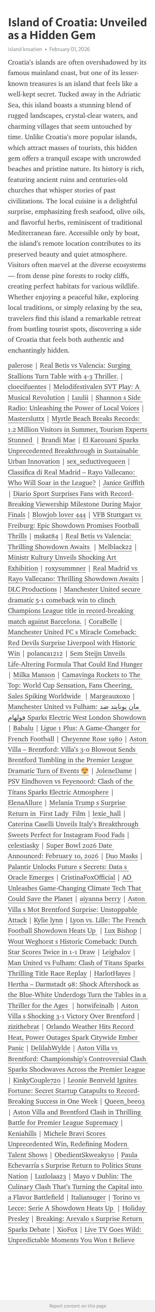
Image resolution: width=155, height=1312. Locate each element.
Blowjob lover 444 (59, 514)
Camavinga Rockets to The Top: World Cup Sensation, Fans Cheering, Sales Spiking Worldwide (75, 685)
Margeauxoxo (110, 696)
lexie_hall (107, 813)
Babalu (23, 728)
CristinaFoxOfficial (88, 877)
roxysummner (65, 568)
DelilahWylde (50, 1048)
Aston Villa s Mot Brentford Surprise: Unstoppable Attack (77, 909)
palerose (20, 365)
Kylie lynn (48, 920)
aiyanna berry (100, 899)
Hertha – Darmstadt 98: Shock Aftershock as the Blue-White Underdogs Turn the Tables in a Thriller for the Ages (78, 995)
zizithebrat (23, 1026)
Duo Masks (122, 856)
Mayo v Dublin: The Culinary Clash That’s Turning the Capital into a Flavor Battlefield (76, 1187)
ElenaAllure (25, 803)
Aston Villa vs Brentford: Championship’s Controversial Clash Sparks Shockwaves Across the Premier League (78, 1058)
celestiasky (23, 845)
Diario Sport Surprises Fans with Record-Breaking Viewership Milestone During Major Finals (75, 504)
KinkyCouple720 (37, 1080)
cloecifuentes (27, 387)
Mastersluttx (26, 418)
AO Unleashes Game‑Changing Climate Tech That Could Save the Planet (75, 888)
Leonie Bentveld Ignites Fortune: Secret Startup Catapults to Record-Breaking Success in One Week (74, 1091)
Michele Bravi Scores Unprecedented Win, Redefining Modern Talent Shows (68, 1144)
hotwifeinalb (95, 1005)
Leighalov (116, 952)
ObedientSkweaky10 (84, 1155)
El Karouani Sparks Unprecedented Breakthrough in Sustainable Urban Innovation (74, 450)
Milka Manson (34, 675)
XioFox (67, 1229)
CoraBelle (103, 621)
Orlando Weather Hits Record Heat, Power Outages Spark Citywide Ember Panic (74, 1037)
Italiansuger (88, 1197)
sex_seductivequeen (96, 461)
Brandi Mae (58, 440)
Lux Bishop (121, 930)
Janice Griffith (123, 483)
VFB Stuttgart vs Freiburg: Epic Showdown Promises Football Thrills (75, 525)
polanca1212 (45, 653)
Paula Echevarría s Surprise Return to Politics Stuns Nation (75, 1165)
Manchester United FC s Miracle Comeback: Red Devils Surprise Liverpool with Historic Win (73, 643)
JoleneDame (114, 771)
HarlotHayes (112, 973)
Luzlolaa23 (50, 1176)
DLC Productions (32, 589)
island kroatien (25, 49)
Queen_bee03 (125, 1101)
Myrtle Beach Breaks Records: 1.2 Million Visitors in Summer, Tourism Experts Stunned (78, 429)
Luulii (80, 397)
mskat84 (46, 536)
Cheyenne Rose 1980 (91, 739)
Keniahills (22, 1133)
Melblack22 (115, 547)
